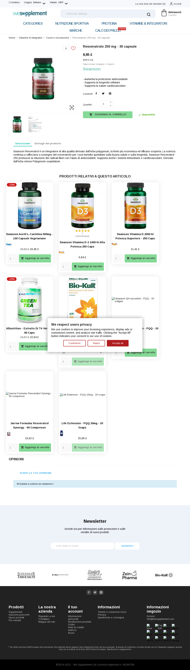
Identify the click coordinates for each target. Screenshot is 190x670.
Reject (96, 343)
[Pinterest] (109, 93)
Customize (74, 343)
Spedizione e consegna (111, 617)
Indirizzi (72, 630)
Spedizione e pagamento (119, 649)
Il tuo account (75, 609)
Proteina (109, 23)
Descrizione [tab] (22, 143)
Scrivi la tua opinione (36, 473)
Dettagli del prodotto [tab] (48, 143)
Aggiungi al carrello (107, 114)
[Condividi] (96, 93)
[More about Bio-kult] (129, 575)
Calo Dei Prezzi (110, 30)
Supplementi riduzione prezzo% (19, 613)
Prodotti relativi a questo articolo (95, 176)
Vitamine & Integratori (148, 23)
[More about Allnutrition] (26, 575)
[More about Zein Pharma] (95, 575)
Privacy (102, 614)
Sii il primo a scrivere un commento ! (35, 484)
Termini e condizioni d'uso (112, 612)
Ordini (71, 624)
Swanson (92, 69)
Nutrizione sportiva (72, 23)
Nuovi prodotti (16, 617)
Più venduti (15, 620)
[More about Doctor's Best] (60, 575)
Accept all (117, 343)
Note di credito (76, 627)
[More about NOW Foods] (164, 575)
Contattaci (14, 2)
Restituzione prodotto (79, 621)
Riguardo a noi (46, 616)
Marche (76, 30)
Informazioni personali (74, 617)
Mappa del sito (46, 621)
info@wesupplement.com (160, 619)
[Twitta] (103, 93)
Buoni (71, 632)
